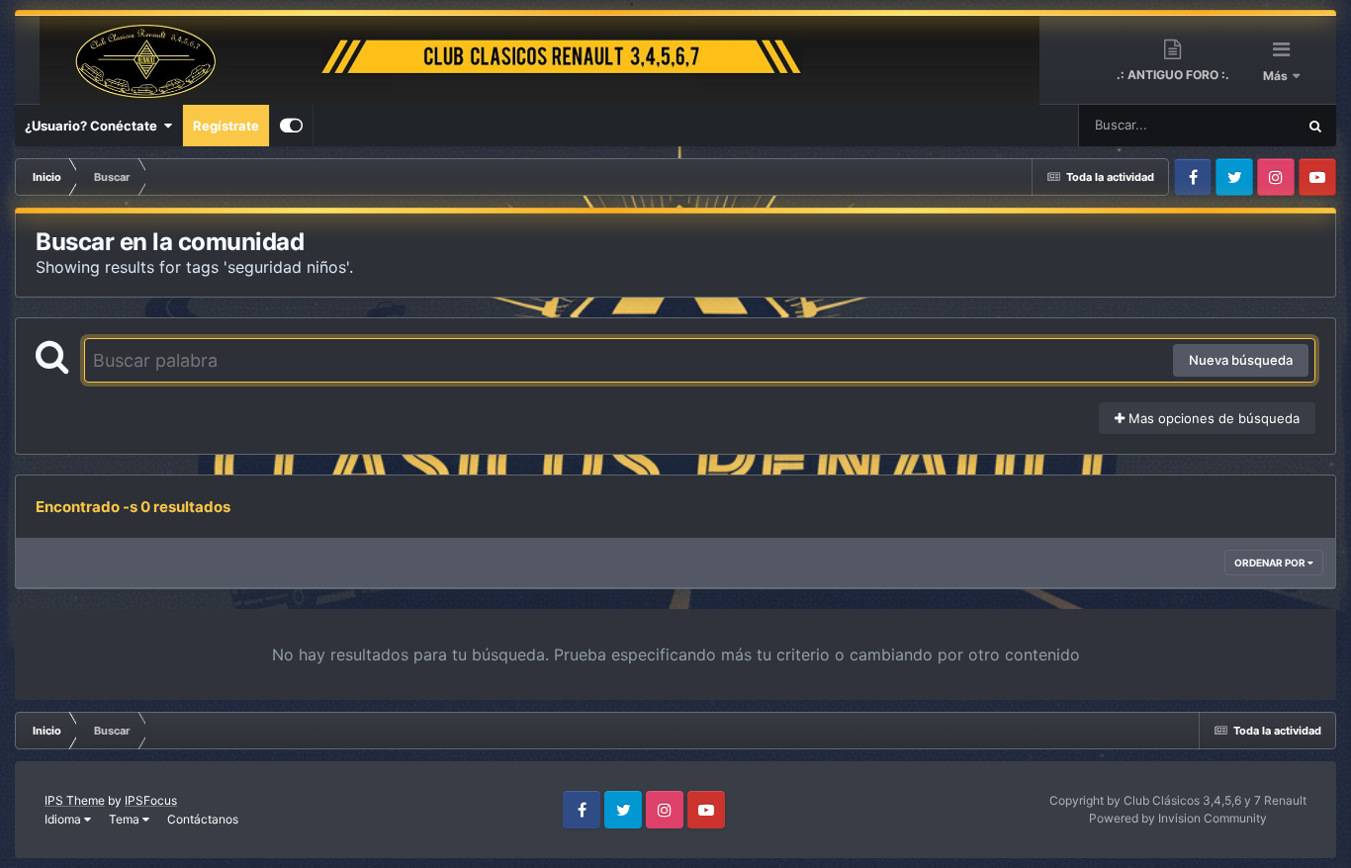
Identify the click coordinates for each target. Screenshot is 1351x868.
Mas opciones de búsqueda (1212, 418)
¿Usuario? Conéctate (94, 125)
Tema (125, 819)
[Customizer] (291, 125)
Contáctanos (202, 819)
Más (1277, 75)
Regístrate (226, 125)
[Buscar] (1315, 125)
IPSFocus (151, 800)
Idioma (64, 819)
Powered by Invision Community (1178, 818)
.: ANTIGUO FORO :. (1173, 74)
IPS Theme (75, 800)
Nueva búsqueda (1241, 360)
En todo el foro (1228, 125)
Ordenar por (1270, 562)
